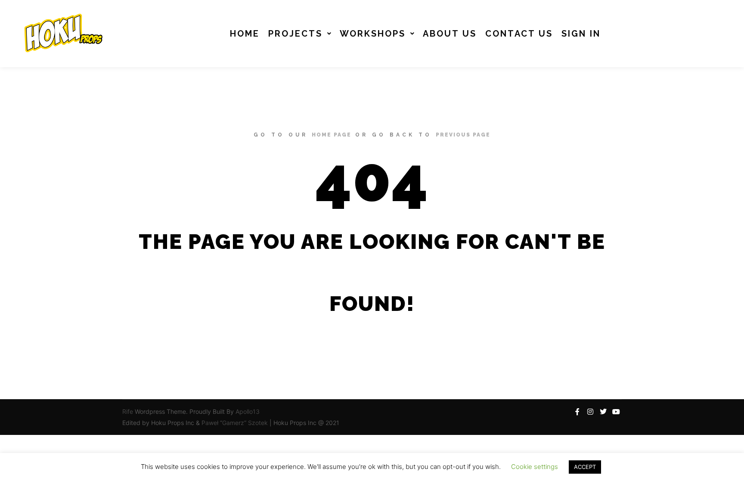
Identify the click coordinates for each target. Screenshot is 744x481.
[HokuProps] (60, 33)
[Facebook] (577, 411)
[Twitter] (603, 411)
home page (331, 135)
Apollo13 (248, 411)
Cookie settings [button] (534, 466)
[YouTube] (616, 411)
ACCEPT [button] (585, 466)
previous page (463, 135)
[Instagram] (590, 411)
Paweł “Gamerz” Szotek (236, 422)
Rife (127, 411)
